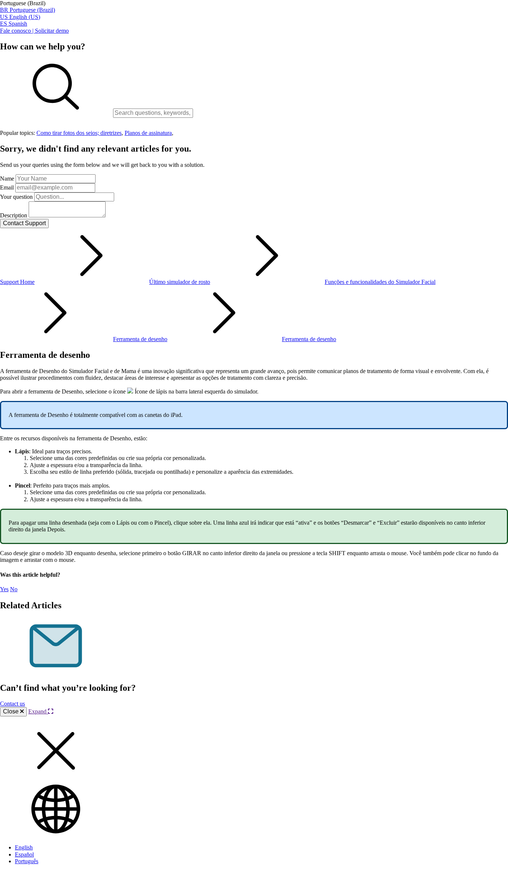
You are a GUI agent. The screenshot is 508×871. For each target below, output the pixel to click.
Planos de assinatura (148, 133)
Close (11, 711)
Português (26, 861)
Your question (16, 197)
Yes (4, 589)
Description (13, 215)
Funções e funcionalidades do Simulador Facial (380, 282)
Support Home (17, 282)
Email (7, 187)
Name (7, 178)
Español (24, 854)
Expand (38, 711)
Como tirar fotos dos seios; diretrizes (79, 133)
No (13, 589)
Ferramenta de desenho (140, 339)
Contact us (12, 703)
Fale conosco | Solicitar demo (34, 30)
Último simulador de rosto (179, 282)
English (24, 847)
